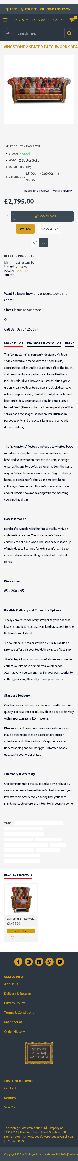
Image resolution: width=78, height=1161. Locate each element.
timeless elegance (47, 850)
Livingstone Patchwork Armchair (27, 262)
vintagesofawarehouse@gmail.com (51, 1136)
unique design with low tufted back (26, 844)
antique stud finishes (49, 839)
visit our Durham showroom (22, 855)
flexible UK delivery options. (22, 860)
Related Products (18, 874)
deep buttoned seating (19, 850)
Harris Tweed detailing (19, 839)
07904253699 (15, 1141)
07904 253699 (27, 329)
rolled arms (58, 844)
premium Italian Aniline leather (24, 834)
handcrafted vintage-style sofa (24, 828)
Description (13, 342)
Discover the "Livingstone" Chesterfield (38, 823)
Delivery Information (44, 342)
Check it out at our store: (22, 310)
